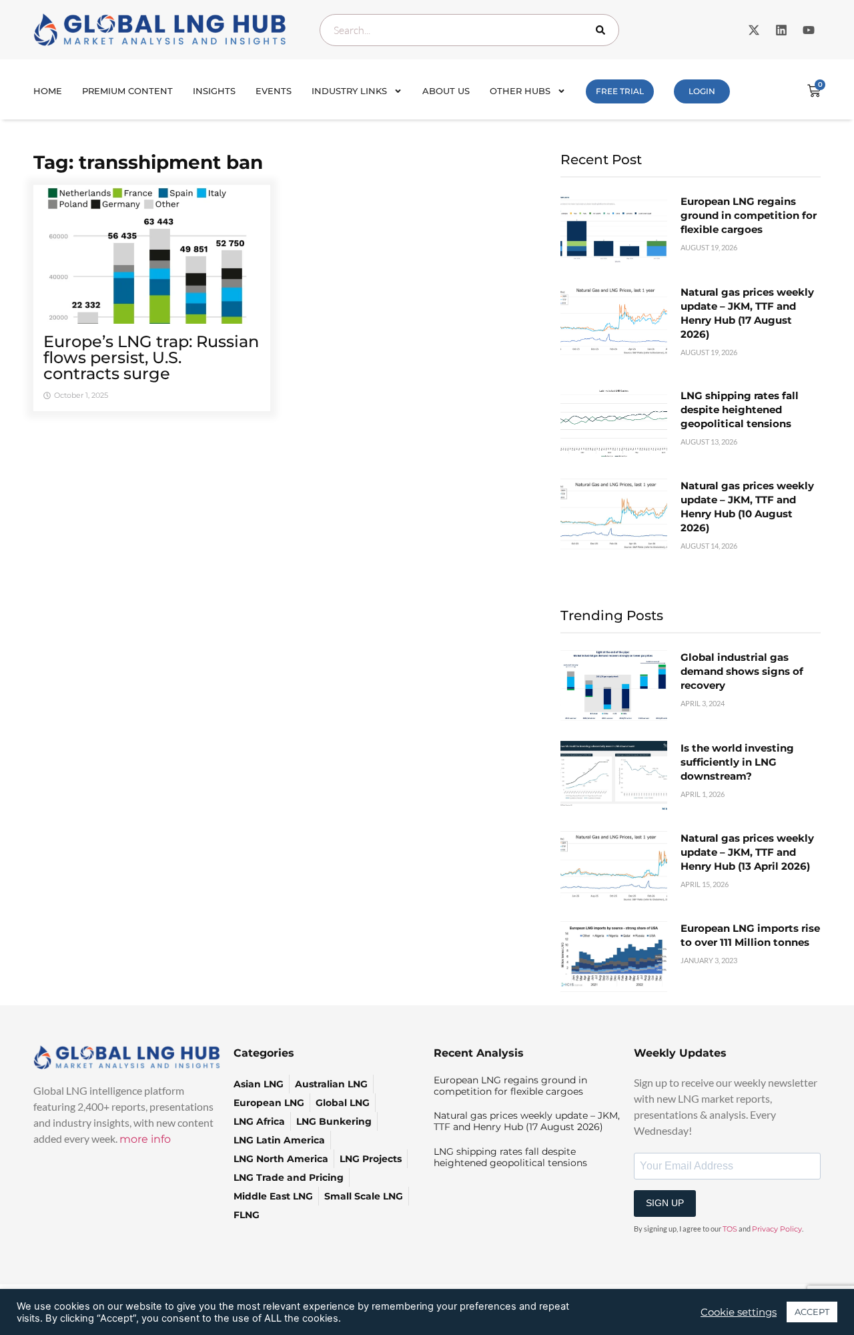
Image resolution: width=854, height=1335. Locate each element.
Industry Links (349, 90)
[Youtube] (809, 30)
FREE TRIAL (620, 91)
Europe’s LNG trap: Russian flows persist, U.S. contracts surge (151, 357)
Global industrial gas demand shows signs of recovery (742, 671)
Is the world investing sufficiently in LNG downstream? (737, 762)
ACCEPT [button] (812, 1311)
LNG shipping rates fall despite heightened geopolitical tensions (740, 409)
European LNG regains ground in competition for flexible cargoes (749, 215)
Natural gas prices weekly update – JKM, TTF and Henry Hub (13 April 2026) (747, 852)
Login (702, 91)
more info (145, 1139)
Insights (214, 90)
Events (274, 90)
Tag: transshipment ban (148, 162)
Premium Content (127, 90)
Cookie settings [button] (739, 1312)
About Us (446, 90)
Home (47, 90)
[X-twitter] (754, 30)
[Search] (603, 30)
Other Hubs (520, 90)
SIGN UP (665, 1202)
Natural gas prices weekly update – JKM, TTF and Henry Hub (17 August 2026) (527, 1121)
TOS (730, 1229)
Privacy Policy (777, 1229)
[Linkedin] (781, 30)
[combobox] (469, 30)
